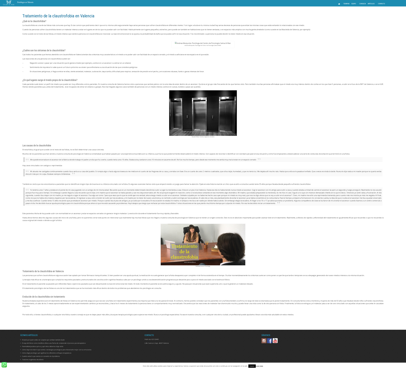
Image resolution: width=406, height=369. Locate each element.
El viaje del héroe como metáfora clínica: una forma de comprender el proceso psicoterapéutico (54, 343)
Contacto (381, 4)
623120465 (155, 339)
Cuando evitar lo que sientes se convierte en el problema (41, 356)
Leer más (259, 366)
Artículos (371, 4)
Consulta (362, 4)
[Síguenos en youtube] (275, 340)
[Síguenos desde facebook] (269, 340)
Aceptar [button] (252, 366)
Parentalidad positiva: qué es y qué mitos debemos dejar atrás (42, 346)
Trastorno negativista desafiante (33, 360)
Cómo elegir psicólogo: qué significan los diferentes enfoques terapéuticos (46, 353)
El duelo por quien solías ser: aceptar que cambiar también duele (43, 340)
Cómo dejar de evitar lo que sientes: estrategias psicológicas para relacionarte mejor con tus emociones (56, 350)
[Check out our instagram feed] (264, 340)
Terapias (346, 4)
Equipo (353, 4)
